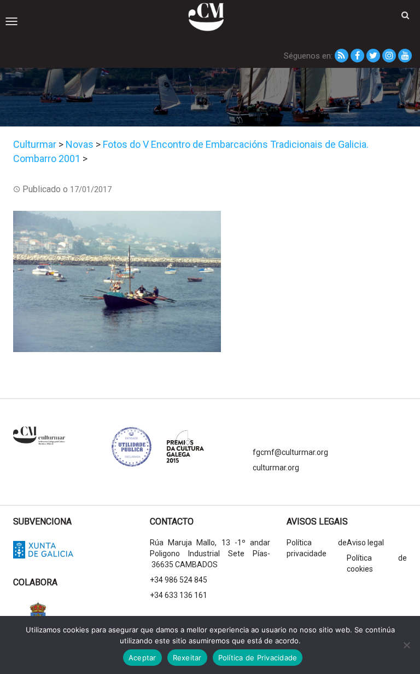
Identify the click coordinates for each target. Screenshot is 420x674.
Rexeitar (187, 657)
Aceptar (142, 657)
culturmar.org (276, 467)
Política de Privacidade (258, 657)
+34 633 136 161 (178, 595)
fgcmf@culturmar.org (290, 452)
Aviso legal (365, 542)
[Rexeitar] (406, 645)
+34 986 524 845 (178, 579)
